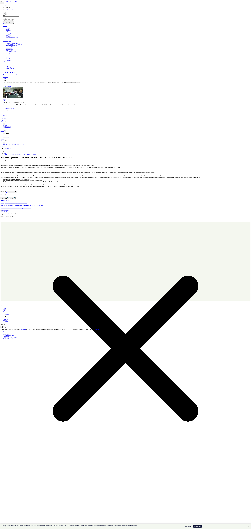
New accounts (6, 314)
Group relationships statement (9, 335)
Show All (11, 9)
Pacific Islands (9, 58)
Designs (7, 31)
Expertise (5, 13)
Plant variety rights (9, 33)
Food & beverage (9, 48)
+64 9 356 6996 (8, 148)
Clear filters (6, 9)
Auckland (5, 320)
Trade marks (8, 30)
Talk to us (5, 115)
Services (5, 11)
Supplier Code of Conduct (8, 338)
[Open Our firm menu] (5, 131)
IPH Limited (23, 329)
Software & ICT (9, 46)
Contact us (5, 118)
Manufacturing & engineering (12, 45)
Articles (7, 66)
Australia (7, 57)
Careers (4, 99)
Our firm (5, 78)
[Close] (248, 526)
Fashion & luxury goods (11, 51)
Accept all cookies (197, 526)
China (7, 59)
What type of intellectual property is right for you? (13, 144)
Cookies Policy (6, 526)
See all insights (10, 72)
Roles (4, 15)
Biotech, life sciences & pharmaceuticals (14, 44)
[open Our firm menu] (4, 133)
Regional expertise (7, 53)
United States (8, 60)
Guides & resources (10, 69)
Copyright (8, 34)
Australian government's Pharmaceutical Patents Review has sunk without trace (19, 154)
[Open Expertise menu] (5, 121)
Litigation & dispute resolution (12, 37)
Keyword (5, 18)
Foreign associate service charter (9, 337)
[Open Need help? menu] (6, 140)
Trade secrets (8, 35)
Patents (7, 29)
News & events (6, 135)
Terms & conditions (7, 333)
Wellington (5, 321)
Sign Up (2, 218)
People (4, 5)
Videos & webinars (10, 68)
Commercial (8, 36)
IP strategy (8, 28)
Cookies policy (6, 334)
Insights (4, 61)
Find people (8, 22)
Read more (8, 86)
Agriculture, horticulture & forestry (13, 43)
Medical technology (10, 49)
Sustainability (6, 137)
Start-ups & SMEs (9, 50)
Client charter (6, 336)
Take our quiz (9, 108)
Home (4, 153)
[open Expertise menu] (4, 124)
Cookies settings (188, 526)
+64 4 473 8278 (9, 151)
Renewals (8, 38)
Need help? (5, 100)
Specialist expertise (7, 41)
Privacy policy (6, 331)
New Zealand (8, 56)
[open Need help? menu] (4, 143)
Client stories (8, 67)
